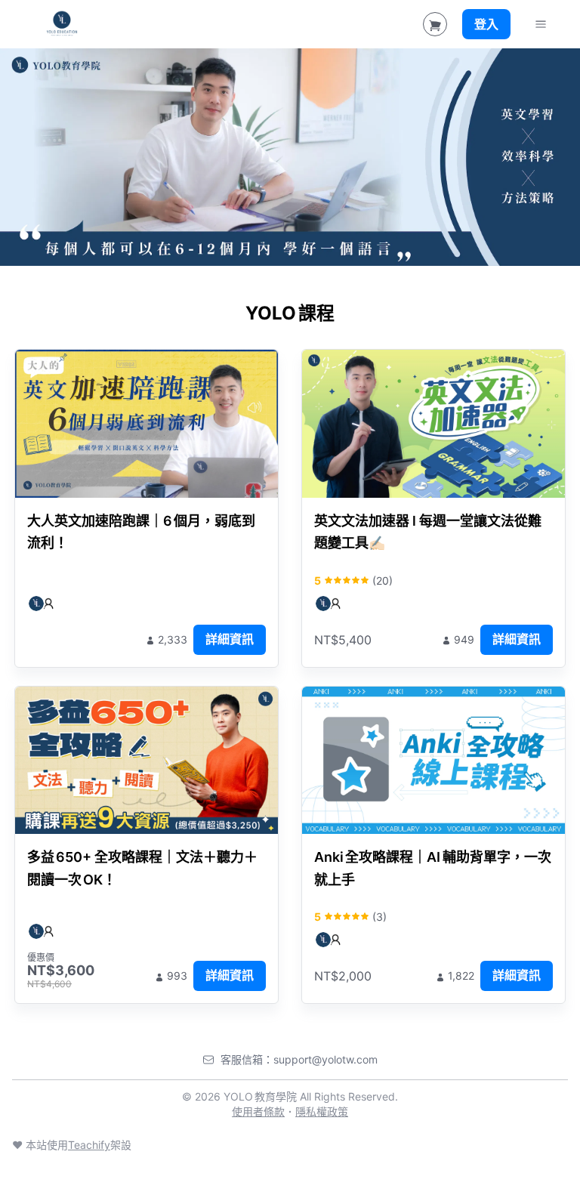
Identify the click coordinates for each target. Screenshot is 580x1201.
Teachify (89, 1144)
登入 (486, 24)
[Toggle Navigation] (541, 24)
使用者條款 (258, 1111)
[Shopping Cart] (435, 24)
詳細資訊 (229, 639)
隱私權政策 (321, 1111)
